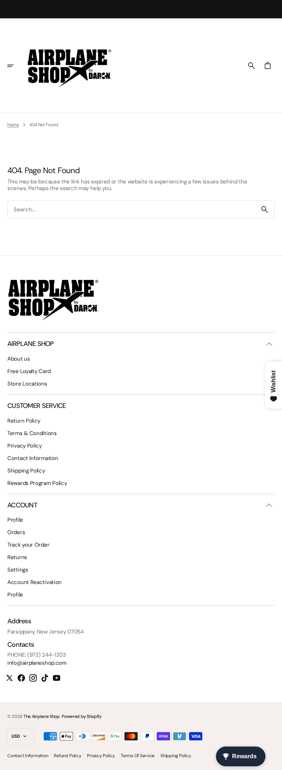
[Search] (264, 209)
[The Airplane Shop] (69, 65)
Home (13, 124)
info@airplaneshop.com (36, 663)
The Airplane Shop (42, 716)
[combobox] (131, 209)
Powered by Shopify (82, 716)
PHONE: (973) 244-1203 (36, 655)
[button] (15, 66)
